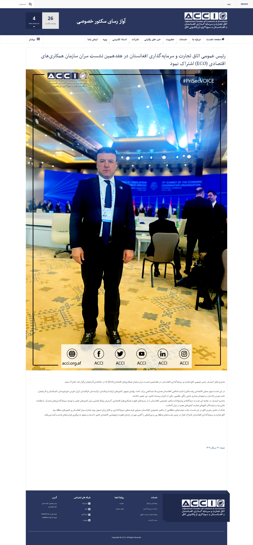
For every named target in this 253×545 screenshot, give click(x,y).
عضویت (170, 39)
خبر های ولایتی (152, 39)
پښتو (228, 4)
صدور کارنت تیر (152, 520)
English (244, 4)
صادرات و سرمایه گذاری (150, 508)
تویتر (86, 508)
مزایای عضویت (120, 508)
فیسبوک (85, 503)
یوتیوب (85, 520)
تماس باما (93, 39)
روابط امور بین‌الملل (151, 503)
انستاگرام (84, 514)
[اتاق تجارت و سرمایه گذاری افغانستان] (206, 20)
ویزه (105, 39)
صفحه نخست (213, 39)
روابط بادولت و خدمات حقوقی (148, 514)
